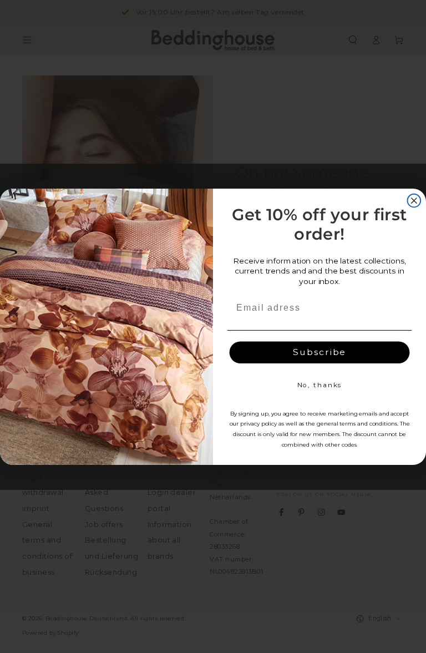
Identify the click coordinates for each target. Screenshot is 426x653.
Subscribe (319, 352)
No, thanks (319, 385)
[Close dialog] (414, 200)
